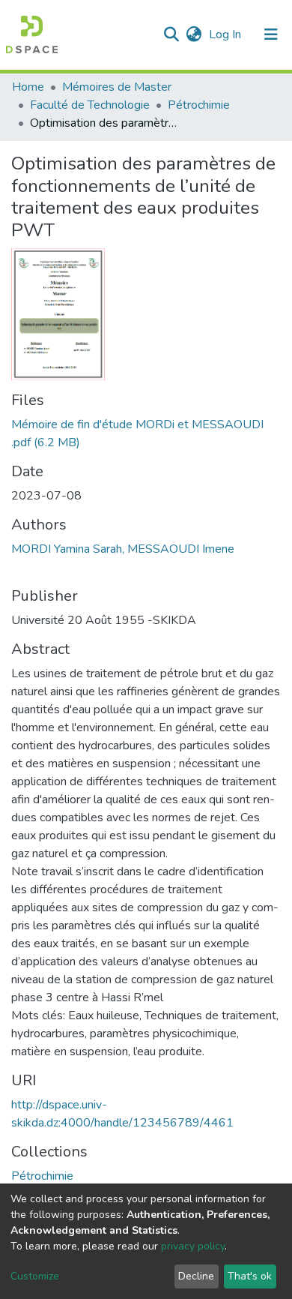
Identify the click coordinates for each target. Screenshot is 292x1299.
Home (28, 87)
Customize (34, 1276)
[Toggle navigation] (271, 35)
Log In (226, 34)
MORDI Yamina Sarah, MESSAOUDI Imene (122, 549)
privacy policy (193, 1246)
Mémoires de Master (116, 87)
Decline (196, 1276)
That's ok (250, 1276)
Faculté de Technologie (90, 105)
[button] (193, 35)
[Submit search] (171, 34)
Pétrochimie (199, 105)
